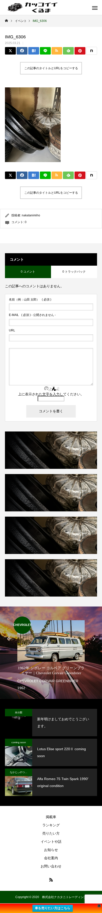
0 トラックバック (74, 271)
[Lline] (45, 51)
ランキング (51, 825)
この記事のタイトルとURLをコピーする (51, 68)
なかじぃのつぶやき (21, 772)
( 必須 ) (30, 299)
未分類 (18, 712)
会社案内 (51, 858)
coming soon (18, 742)
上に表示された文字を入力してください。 (51, 394)
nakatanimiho (31, 215)
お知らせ (51, 850)
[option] (51, 654)
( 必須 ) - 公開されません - (32, 314)
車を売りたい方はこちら (52, 908)
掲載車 (51, 817)
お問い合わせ (51, 866)
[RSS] (51, 879)
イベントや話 (51, 842)
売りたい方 (51, 833)
